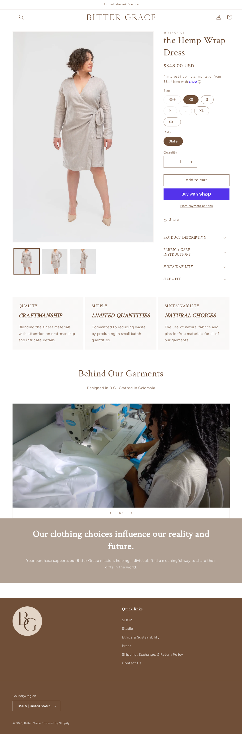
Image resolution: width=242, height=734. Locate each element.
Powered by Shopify (56, 723)
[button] (10, 17)
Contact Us (131, 663)
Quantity (170, 152)
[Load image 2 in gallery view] (55, 261)
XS (191, 99)
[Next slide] (131, 513)
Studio (127, 628)
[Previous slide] (110, 513)
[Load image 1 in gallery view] (26, 261)
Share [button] (174, 219)
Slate (173, 141)
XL (201, 110)
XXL (172, 122)
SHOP (127, 620)
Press (126, 646)
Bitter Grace (32, 723)
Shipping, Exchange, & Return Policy (152, 654)
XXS (175, 100)
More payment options (196, 206)
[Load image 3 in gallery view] (83, 261)
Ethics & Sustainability (141, 637)
